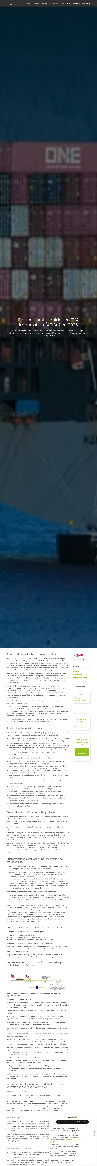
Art (74, 654)
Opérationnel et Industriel (80, 658)
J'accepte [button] (91, 1135)
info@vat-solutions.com (79, 697)
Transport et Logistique (80, 659)
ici (63, 1011)
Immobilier (77, 656)
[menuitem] (29, 3)
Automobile (80, 654)
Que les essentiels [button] (90, 1132)
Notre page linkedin (82, 700)
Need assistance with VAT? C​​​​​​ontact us (72, 1122)
